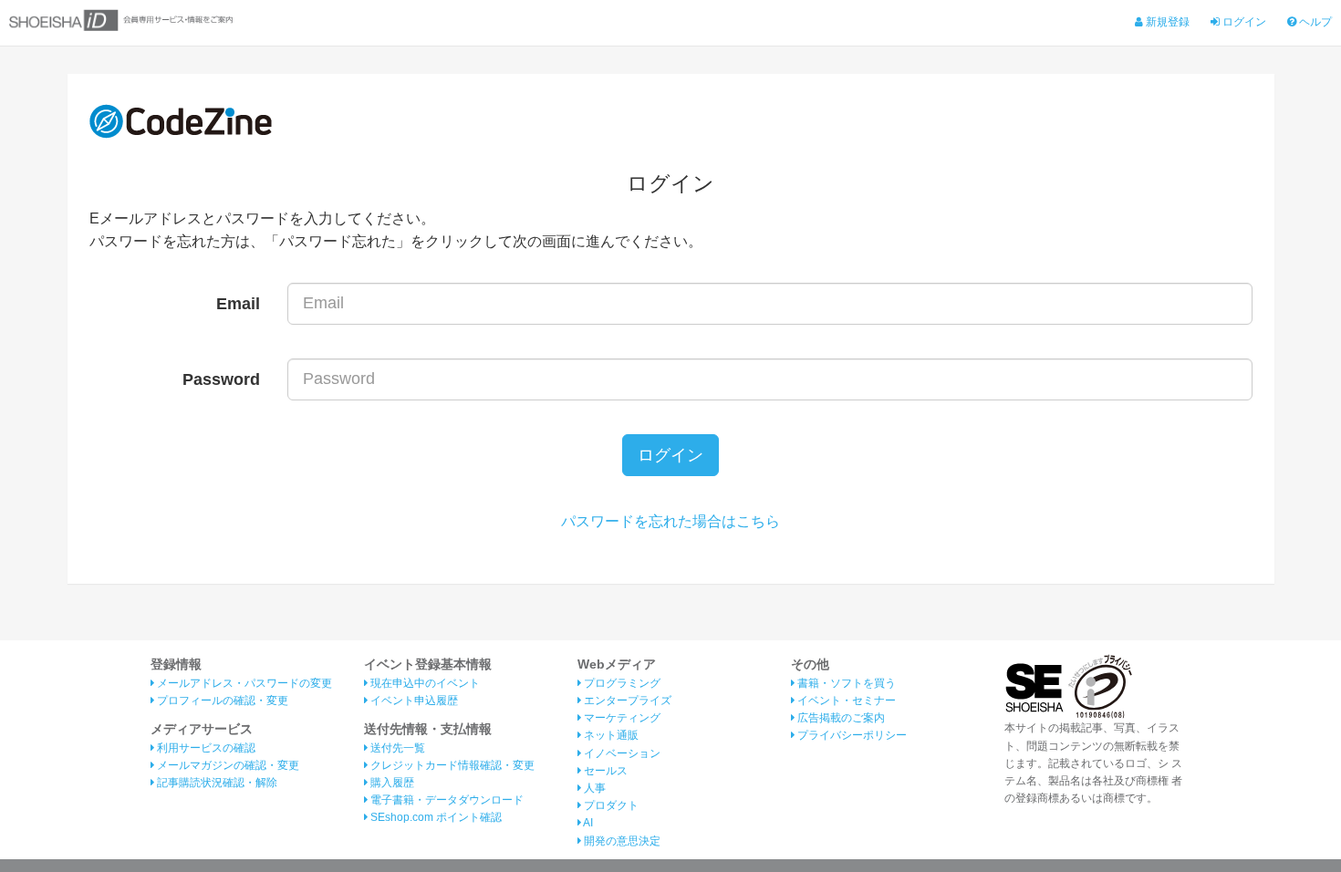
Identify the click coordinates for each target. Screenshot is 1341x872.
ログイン (1243, 22)
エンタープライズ (626, 700)
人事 (593, 788)
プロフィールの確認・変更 (221, 700)
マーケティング (620, 717)
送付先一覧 (396, 748)
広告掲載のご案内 (840, 717)
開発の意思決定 (620, 841)
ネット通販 (610, 735)
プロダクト (610, 805)
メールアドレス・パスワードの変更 (243, 683)
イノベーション (620, 753)
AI (587, 822)
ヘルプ (1314, 22)
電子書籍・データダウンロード (446, 800)
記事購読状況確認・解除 (215, 782)
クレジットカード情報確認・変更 (451, 765)
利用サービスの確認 (204, 748)
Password (221, 379)
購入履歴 (391, 782)
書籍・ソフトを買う (845, 683)
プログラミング (620, 683)
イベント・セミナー (845, 700)
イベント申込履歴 (413, 700)
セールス (604, 770)
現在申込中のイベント (424, 683)
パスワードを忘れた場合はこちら (670, 521)
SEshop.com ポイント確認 (435, 817)
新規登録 (1166, 22)
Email (238, 304)
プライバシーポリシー (851, 735)
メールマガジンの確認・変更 (226, 765)
